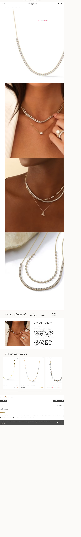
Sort (54, 405)
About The (15, 314)
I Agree (59, 422)
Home (6, 8)
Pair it (15, 354)
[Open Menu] (1, 4)
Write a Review (59, 401)
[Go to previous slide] (42, 10)
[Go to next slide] (42, 306)
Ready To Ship (10, 8)
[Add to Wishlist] (42, 358)
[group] (33, 314)
